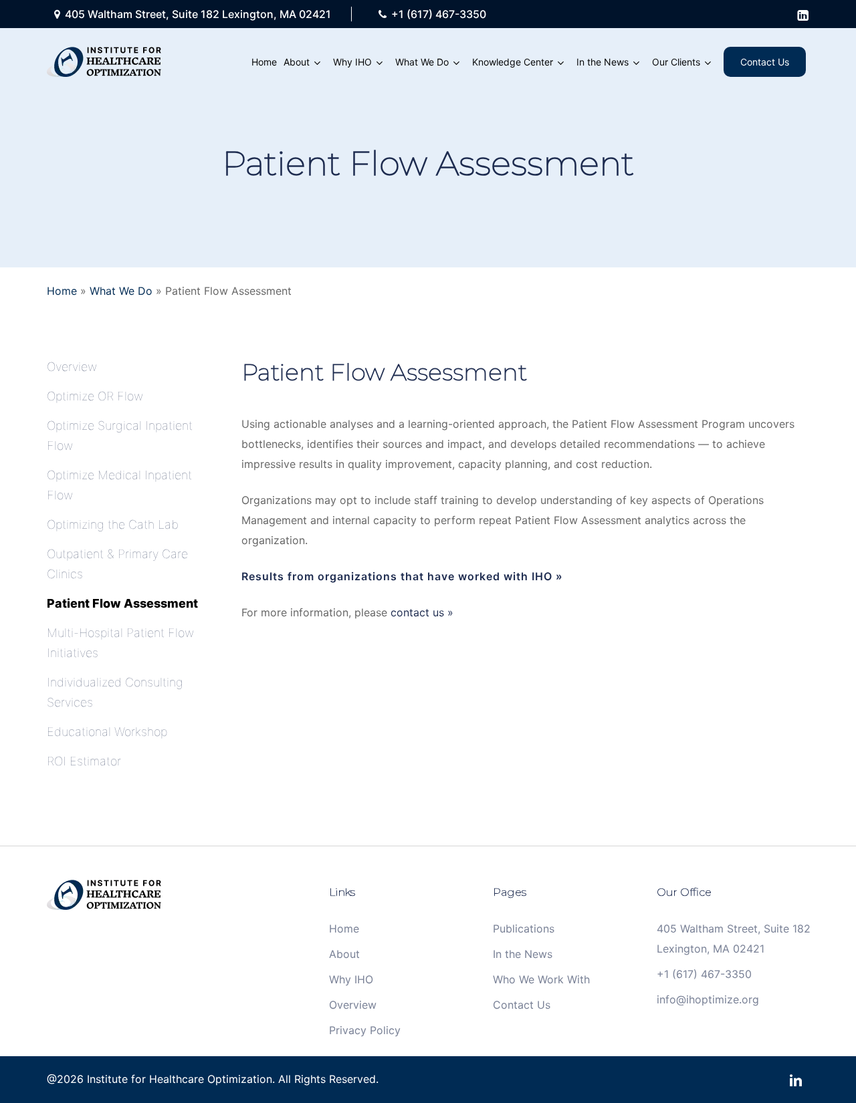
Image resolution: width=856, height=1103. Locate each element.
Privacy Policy (365, 1030)
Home (62, 290)
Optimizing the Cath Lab (113, 524)
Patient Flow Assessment (122, 603)
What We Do (121, 290)
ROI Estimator (84, 761)
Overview (72, 367)
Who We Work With (541, 979)
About (344, 954)
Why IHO (351, 979)
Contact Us (521, 1004)
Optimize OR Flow (95, 396)
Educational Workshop (107, 732)
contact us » (422, 612)
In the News (522, 954)
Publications (523, 928)
